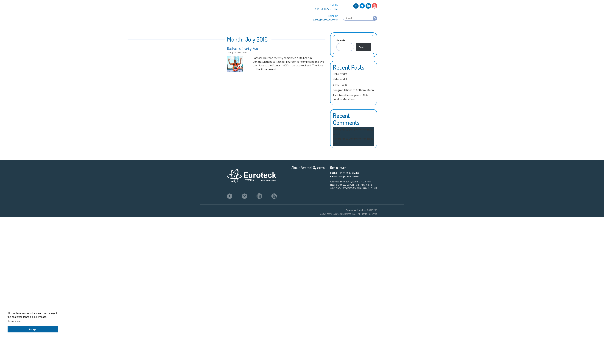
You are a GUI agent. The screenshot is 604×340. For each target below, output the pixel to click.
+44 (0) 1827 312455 (326, 9)
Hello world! (340, 74)
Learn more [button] (14, 321)
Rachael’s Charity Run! (242, 48)
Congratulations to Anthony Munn (353, 90)
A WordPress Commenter (348, 129)
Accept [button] (32, 329)
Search (340, 40)
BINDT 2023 (340, 84)
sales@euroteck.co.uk (325, 19)
